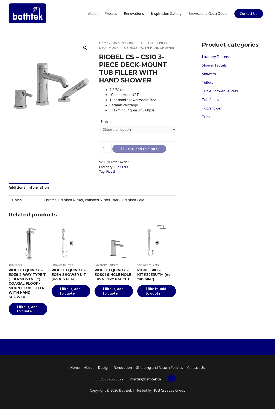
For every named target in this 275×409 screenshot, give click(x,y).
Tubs (206, 116)
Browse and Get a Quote (208, 13)
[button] (85, 48)
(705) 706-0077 (111, 379)
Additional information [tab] (29, 187)
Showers (209, 73)
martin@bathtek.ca (145, 379)
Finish (106, 121)
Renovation (123, 367)
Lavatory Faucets (215, 56)
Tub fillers (118, 43)
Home (103, 43)
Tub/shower (212, 108)
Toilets (207, 82)
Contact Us (248, 13)
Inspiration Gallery (166, 13)
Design (103, 367)
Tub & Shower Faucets (220, 91)
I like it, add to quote (139, 148)
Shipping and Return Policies (159, 367)
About (93, 13)
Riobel (110, 171)
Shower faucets (214, 65)
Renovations (134, 13)
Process (111, 13)
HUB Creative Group (169, 390)
